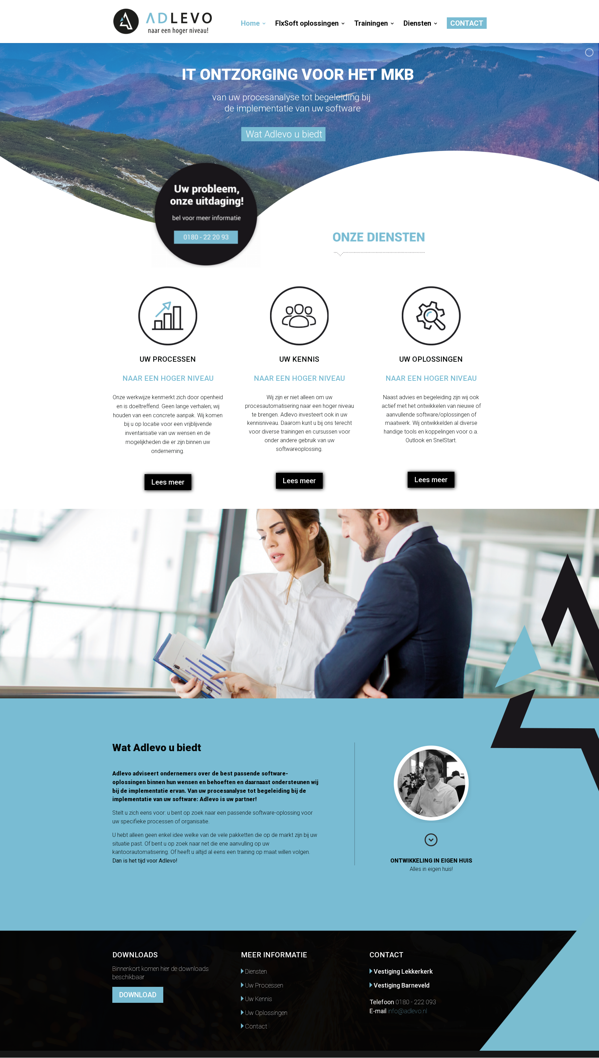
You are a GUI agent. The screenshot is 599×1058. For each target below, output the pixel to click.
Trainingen (371, 24)
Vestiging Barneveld (400, 985)
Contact (466, 24)
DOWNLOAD (137, 995)
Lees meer (167, 482)
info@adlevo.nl (407, 1011)
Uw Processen (263, 985)
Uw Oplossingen (265, 1012)
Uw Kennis (258, 998)
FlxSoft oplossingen (307, 24)
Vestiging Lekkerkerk (402, 971)
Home (250, 24)
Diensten (417, 24)
